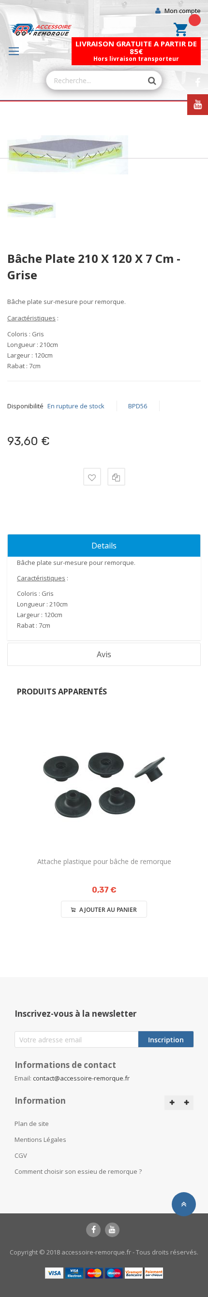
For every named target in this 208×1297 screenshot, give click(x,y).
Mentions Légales (40, 1139)
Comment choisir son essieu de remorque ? (78, 1171)
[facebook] (93, 1230)
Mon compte (182, 10)
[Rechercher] (147, 80)
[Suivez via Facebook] (197, 82)
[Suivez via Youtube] (197, 104)
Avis (104, 654)
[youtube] (112, 1230)
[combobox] (94, 80)
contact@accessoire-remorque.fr (81, 1078)
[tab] (104, 545)
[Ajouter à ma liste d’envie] (92, 477)
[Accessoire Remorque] (39, 30)
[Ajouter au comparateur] (116, 477)
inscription (166, 1039)
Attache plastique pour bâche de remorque (104, 861)
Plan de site (32, 1123)
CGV (21, 1155)
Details (104, 545)
